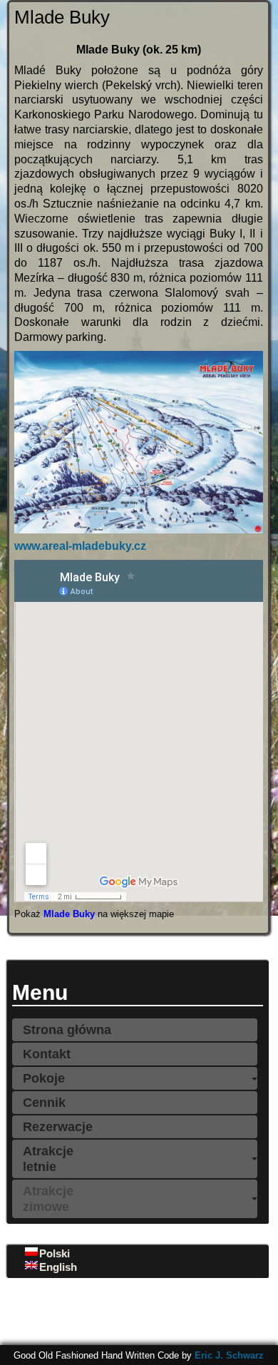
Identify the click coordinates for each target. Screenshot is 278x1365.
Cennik (44, 1102)
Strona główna (67, 1030)
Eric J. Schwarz (229, 1355)
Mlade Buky (69, 914)
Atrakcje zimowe (48, 1199)
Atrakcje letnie (48, 1159)
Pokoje (44, 1078)
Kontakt (47, 1054)
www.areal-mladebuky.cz (80, 546)
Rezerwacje (58, 1127)
